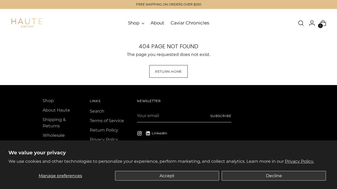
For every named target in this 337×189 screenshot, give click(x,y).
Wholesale (54, 135)
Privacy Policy (104, 139)
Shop (48, 100)
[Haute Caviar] (27, 23)
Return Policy (104, 130)
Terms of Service (107, 120)
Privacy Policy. (299, 161)
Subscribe (220, 116)
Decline (274, 175)
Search (97, 111)
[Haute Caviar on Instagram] (140, 134)
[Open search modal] (301, 23)
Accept (167, 175)
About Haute (56, 110)
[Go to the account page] (312, 23)
